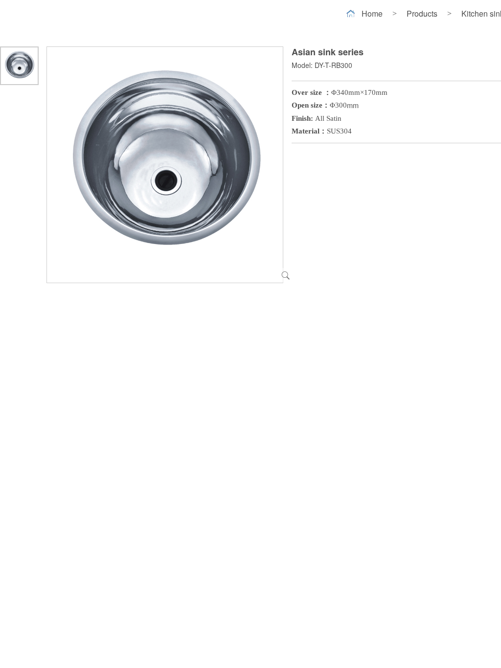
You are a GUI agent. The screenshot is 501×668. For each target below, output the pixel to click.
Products (422, 13)
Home (372, 13)
